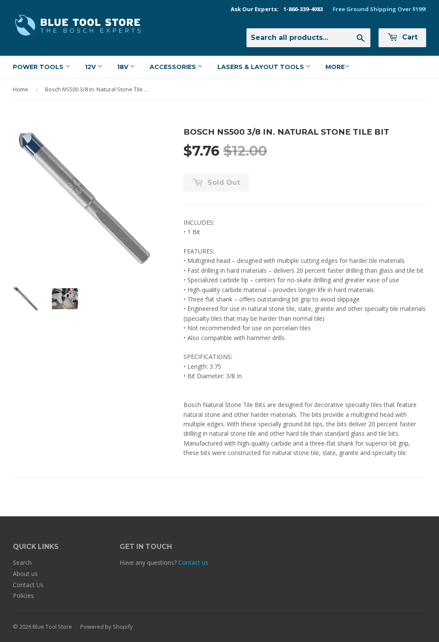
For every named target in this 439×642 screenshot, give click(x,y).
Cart (409, 37)
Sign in (354, 17)
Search (22, 562)
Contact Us (28, 585)
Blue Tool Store (52, 626)
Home (20, 89)
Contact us (193, 562)
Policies (23, 595)
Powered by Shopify (106, 626)
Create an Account (401, 17)
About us (25, 574)
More (335, 67)
